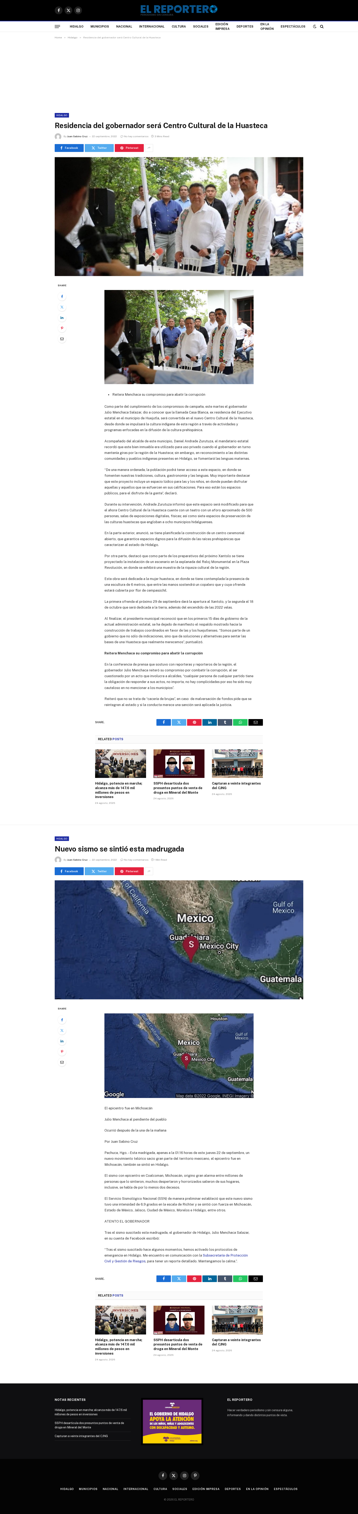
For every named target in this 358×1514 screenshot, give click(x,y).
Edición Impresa (222, 26)
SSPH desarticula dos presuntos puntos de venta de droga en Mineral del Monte (178, 788)
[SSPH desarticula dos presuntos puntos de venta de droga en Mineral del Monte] (179, 763)
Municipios (100, 26)
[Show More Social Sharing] (149, 148)
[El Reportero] (179, 10)
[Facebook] (62, 296)
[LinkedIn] (62, 317)
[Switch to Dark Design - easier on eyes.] (314, 26)
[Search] (321, 26)
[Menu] (57, 26)
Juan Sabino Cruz (77, 136)
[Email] (62, 339)
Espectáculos (293, 26)
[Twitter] (62, 307)
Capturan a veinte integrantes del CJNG (236, 785)
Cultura (179, 26)
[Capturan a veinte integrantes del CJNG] (237, 763)
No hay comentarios (136, 136)
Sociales (200, 26)
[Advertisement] (179, 75)
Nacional (124, 26)
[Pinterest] (62, 328)
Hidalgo (76, 26)
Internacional (152, 26)
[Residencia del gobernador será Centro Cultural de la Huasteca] (179, 216)
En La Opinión (267, 26)
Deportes (245, 26)
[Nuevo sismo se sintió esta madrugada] (179, 939)
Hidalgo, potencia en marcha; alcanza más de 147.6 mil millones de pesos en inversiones (118, 790)
